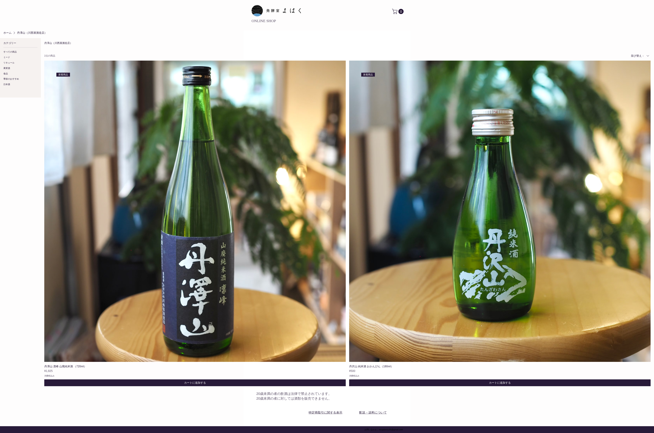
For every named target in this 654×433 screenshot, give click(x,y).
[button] (398, 11)
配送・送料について (373, 412)
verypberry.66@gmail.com (391, 429)
